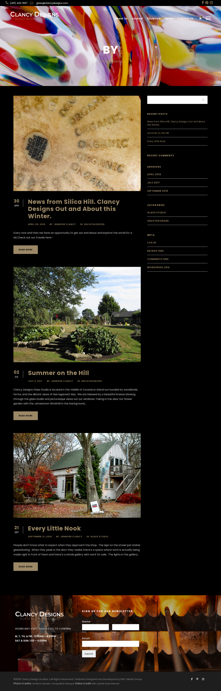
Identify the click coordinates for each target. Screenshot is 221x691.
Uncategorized (94, 224)
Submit (89, 653)
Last (114, 632)
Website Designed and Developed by (97, 679)
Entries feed (155, 250)
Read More (26, 249)
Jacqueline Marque (62, 683)
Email (87, 638)
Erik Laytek (98, 683)
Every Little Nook (54, 528)
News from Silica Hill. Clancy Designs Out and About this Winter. (74, 209)
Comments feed (158, 259)
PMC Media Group (131, 679)
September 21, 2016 (40, 536)
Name (87, 621)
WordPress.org (158, 267)
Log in (151, 242)
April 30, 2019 (36, 224)
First (84, 632)
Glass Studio (99, 536)
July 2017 (153, 182)
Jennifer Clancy (65, 224)
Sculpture (154, 18)
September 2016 (157, 191)
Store (169, 18)
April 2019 (154, 174)
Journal (137, 18)
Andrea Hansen (41, 683)
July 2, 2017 (35, 381)
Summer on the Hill (58, 373)
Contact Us (185, 18)
